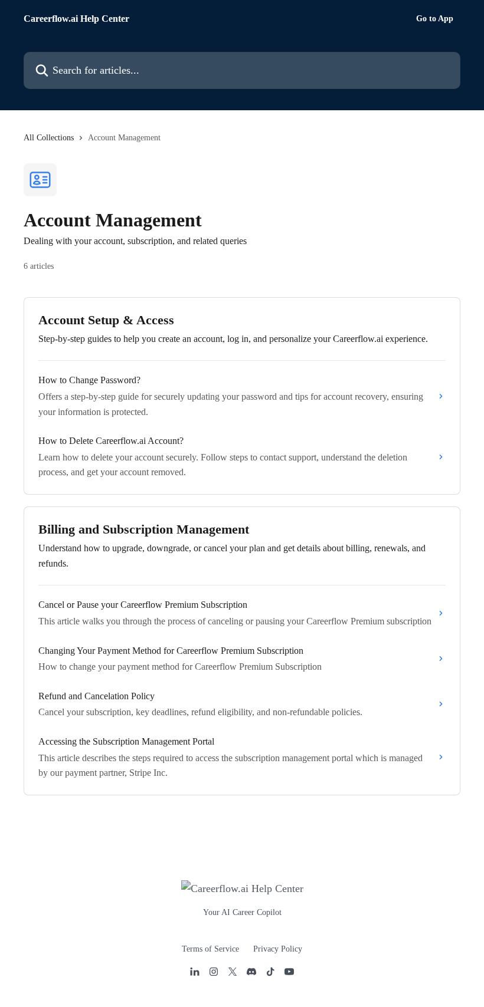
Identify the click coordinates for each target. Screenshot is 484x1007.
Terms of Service (210, 949)
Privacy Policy (277, 949)
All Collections (49, 137)
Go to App (434, 19)
